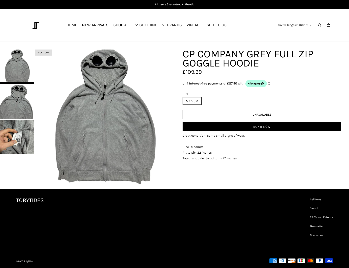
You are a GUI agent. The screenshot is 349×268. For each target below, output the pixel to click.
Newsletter (316, 226)
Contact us (316, 235)
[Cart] (328, 25)
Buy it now (261, 127)
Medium (192, 101)
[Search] (319, 25)
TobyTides (28, 261)
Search (314, 208)
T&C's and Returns (321, 217)
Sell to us (315, 199)
